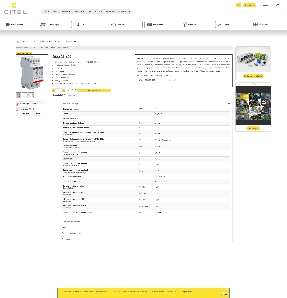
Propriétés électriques (70, 103)
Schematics (66, 239)
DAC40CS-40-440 (92, 62)
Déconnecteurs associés (71, 233)
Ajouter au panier (94, 90)
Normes (65, 227)
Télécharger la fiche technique (32, 103)
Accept (224, 294)
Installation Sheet (27, 109)
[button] (238, 5)
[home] (17, 41)
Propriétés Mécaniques (71, 221)
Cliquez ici (186, 291)
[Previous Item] (140, 79)
